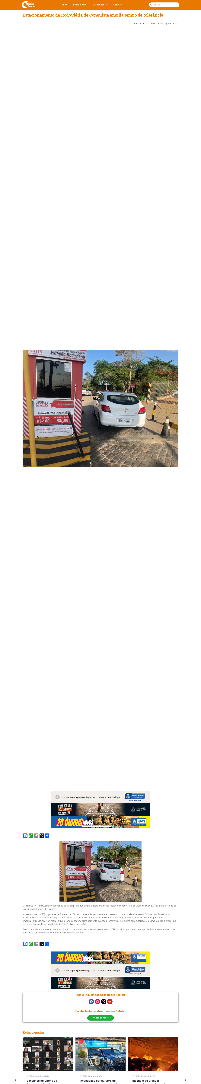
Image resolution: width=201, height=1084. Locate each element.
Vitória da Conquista (38, 1076)
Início (65, 4)
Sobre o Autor (80, 4)
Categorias (98, 4)
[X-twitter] (103, 1001)
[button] (16, 1080)
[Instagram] (97, 1001)
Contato (117, 4)
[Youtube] (110, 1001)
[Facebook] (91, 1001)
